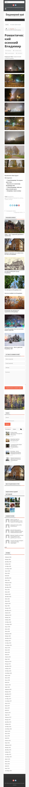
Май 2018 (7, 682)
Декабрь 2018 (8, 666)
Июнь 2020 (7, 631)
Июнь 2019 (7, 652)
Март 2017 (7, 715)
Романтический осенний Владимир (14, 40)
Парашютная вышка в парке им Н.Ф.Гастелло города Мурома (15, 459)
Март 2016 (7, 742)
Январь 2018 (8, 691)
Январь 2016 (8, 747)
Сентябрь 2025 (8, 568)
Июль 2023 (7, 589)
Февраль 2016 (8, 745)
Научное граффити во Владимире (13, 293)
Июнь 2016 (7, 735)
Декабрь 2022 (8, 596)
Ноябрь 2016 (8, 724)
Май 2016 (7, 738)
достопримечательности (12, 198)
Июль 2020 (7, 629)
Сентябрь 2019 (8, 645)
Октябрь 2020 (8, 622)
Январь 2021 (8, 617)
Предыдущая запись (10, 211)
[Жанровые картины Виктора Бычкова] (7, 440)
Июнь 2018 (7, 680)
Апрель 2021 (7, 612)
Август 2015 (7, 759)
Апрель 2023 (7, 594)
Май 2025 (7, 575)
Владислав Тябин (9, 56)
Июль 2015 (7, 761)
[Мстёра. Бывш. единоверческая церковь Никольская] (7, 433)
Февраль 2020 (8, 633)
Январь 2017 (8, 719)
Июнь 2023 (7, 592)
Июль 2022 (7, 598)
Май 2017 (7, 710)
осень (21, 198)
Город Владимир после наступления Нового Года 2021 (14, 329)
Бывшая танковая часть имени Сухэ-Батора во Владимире (14, 253)
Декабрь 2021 (8, 610)
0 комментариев (10, 53)
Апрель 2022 (7, 603)
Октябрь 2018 (8, 670)
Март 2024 (7, 580)
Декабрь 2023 (8, 587)
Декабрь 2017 (8, 694)
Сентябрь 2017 (8, 701)
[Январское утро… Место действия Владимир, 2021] (14, 339)
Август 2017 (7, 703)
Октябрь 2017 (8, 698)
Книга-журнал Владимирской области (13, 783)
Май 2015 (7, 766)
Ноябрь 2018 (8, 668)
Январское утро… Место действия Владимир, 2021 (13, 348)
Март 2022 (7, 605)
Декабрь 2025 (8, 561)
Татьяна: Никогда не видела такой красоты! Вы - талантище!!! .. (16, 542)
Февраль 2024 (8, 582)
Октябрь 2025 (8, 566)
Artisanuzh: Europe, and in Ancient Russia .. (16, 525)
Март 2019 (7, 659)
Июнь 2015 (7, 763)
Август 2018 (7, 675)
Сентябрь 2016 (8, 729)
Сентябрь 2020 (8, 624)
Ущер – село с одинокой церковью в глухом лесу (14, 235)
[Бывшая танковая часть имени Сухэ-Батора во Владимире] (14, 245)
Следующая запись (19, 212)
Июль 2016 (7, 733)
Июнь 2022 (7, 601)
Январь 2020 (8, 636)
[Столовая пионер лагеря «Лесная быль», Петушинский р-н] (7, 446)
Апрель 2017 (7, 712)
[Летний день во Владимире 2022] (14, 282)
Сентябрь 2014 (8, 770)
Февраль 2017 (8, 717)
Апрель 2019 (7, 657)
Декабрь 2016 (8, 722)
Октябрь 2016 (8, 726)
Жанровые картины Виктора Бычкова (14, 439)
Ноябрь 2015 (8, 752)
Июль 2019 (7, 650)
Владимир (12, 28)
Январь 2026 (8, 559)
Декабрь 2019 (8, 638)
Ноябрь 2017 (8, 696)
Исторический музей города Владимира (12, 272)
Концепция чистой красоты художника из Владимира (12, 311)
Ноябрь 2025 (8, 564)
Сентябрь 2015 (8, 756)
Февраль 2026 (8, 557)
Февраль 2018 (8, 689)
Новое (14, 429)
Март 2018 (7, 687)
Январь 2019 (8, 663)
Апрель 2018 (7, 684)
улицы (10, 199)
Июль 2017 (7, 705)
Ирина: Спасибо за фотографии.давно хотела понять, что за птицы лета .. (16, 521)
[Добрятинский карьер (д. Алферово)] (14, 402)
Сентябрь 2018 (8, 673)
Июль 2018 (7, 677)
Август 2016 (7, 731)
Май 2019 (7, 654)
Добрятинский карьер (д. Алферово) (13, 408)
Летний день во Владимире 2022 (13, 290)
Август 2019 (7, 647)
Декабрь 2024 (8, 578)
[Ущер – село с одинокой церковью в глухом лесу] (14, 226)
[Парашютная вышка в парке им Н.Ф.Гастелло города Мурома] (7, 459)
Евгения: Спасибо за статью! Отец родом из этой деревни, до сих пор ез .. (16, 536)
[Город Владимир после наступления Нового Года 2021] (14, 321)
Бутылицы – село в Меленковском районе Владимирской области (15, 452)
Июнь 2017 (7, 708)
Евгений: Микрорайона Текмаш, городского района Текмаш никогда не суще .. (16, 531)
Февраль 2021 (8, 615)
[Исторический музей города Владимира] (14, 263)
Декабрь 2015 (8, 749)
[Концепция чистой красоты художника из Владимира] (14, 302)
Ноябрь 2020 (8, 619)
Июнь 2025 (7, 573)
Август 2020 (7, 626)
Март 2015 (7, 768)
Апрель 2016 (7, 740)
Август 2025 (7, 571)
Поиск (7, 424)
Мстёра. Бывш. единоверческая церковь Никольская (16, 433)
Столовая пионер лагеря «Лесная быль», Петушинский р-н (16, 446)
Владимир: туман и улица (14, 191)
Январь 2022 (8, 608)
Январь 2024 (8, 585)
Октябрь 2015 (8, 754)
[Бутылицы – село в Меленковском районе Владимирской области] (7, 452)
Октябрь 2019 (8, 643)
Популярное (8, 429)
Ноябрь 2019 (8, 640)
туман (6, 199)
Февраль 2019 (8, 661)
